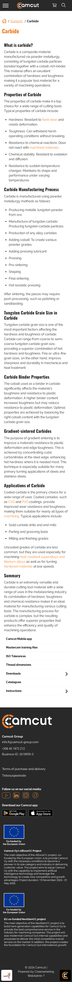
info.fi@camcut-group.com (20, 742)
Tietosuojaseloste (14, 775)
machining (11, 516)
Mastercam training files (22, 647)
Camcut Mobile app (19, 638)
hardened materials (18, 566)
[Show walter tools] (6, 975)
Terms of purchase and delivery (23, 769)
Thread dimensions (18, 664)
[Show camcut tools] (65, 975)
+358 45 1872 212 (13, 748)
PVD (25, 502)
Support (16, 21)
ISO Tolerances (16, 656)
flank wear (49, 120)
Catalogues (13, 682)
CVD (11, 502)
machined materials (44, 147)
